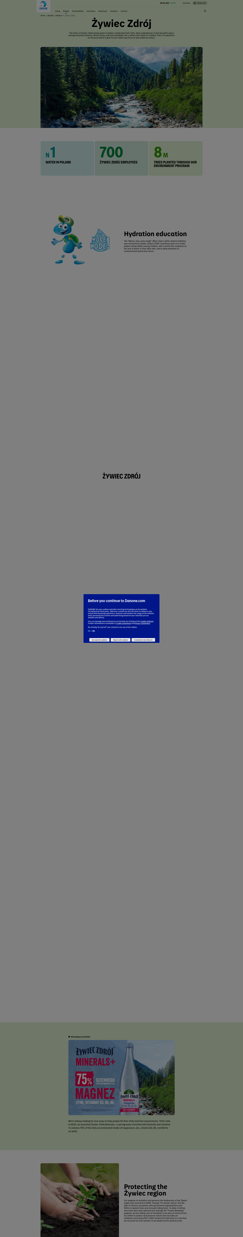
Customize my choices (143, 640)
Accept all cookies (99, 640)
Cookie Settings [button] (146, 621)
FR (94, 631)
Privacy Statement (142, 623)
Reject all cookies (120, 640)
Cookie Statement (123, 623)
